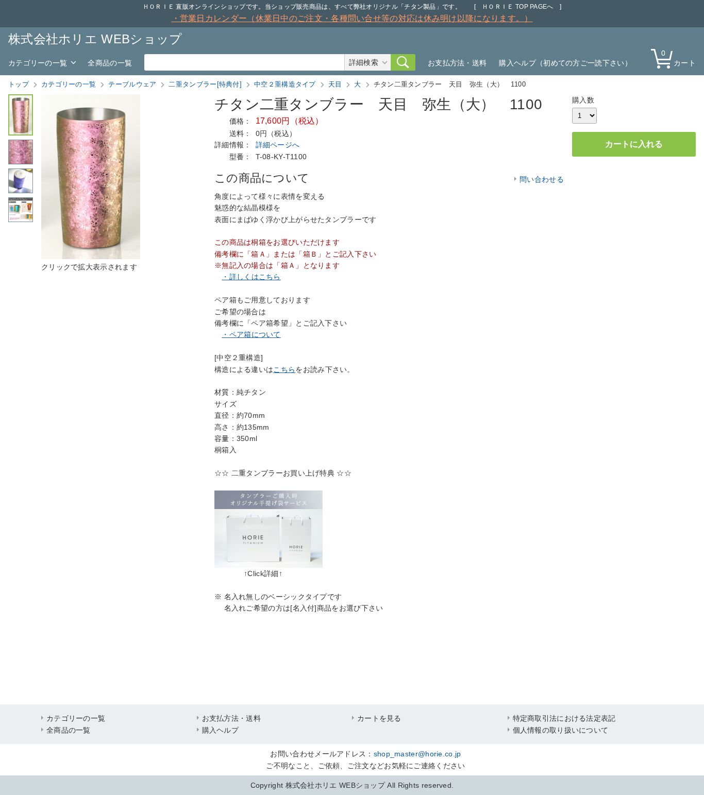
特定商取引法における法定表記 (564, 718)
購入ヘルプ (220, 730)
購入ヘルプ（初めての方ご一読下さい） (565, 63)
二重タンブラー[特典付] (205, 84)
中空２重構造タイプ (285, 84)
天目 (335, 84)
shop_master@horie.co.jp (417, 754)
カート (678, 58)
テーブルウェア (132, 84)
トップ (18, 84)
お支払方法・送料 (457, 63)
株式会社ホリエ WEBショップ (95, 39)
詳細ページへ (278, 145)
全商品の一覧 (110, 63)
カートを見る (379, 718)
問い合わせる (541, 179)
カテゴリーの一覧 (37, 63)
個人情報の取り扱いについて (561, 730)
